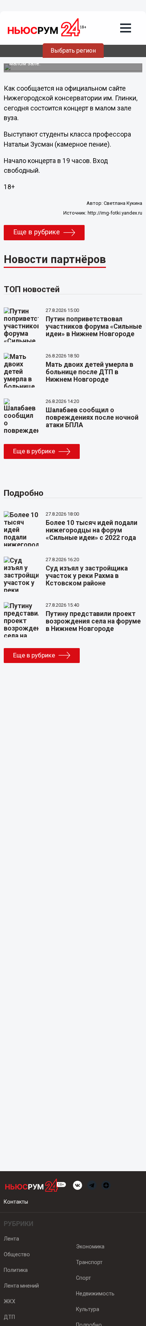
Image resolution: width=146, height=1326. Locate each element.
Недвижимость (95, 1294)
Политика (16, 1270)
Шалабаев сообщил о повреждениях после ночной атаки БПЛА (92, 417)
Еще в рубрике (36, 232)
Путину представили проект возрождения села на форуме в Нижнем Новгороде (93, 621)
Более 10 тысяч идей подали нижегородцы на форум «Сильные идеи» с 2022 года (91, 530)
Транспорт (89, 1262)
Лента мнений (21, 1286)
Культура (87, 1309)
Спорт (83, 1278)
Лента (11, 1239)
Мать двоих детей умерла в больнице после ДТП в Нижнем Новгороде (89, 372)
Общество (17, 1254)
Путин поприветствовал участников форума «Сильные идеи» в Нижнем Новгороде (94, 326)
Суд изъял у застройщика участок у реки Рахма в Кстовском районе (87, 576)
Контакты (16, 1202)
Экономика (90, 1247)
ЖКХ (9, 1301)
